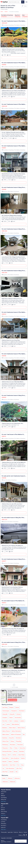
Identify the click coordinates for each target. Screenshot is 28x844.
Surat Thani (12, 765)
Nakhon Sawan (5, 734)
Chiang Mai (4, 714)
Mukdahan (4, 727)
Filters (25, 6)
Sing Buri (4, 761)
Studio (3, 778)
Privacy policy (4, 832)
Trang (22, 765)
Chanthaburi (21, 710)
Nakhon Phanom (6, 731)
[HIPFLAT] (4, 2)
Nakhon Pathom (21, 727)
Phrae (11, 748)
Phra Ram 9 (3, 825)
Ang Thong (4, 707)
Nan (24, 734)
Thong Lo (3, 813)
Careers (25, 832)
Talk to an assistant (12, 700)
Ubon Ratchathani (10, 768)
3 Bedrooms (5, 781)
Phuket (16, 748)
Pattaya (12, 741)
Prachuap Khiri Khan (7, 751)
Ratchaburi (21, 751)
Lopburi (8, 724)
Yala (16, 771)
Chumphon (4, 717)
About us (21, 832)
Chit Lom (3, 807)
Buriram (17, 707)
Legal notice (10, 832)
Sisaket (10, 761)
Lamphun (22, 721)
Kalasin (11, 717)
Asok (2, 805)
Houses (6, 11)
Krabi (10, 721)
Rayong (4, 754)
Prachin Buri (22, 748)
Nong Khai (11, 737)
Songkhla (16, 761)
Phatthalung (5, 744)
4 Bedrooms (12, 781)
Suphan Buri (5, 765)
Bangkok (11, 707)
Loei (3, 724)
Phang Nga (18, 741)
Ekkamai (3, 809)
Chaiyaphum (14, 710)
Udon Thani (19, 768)
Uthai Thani (5, 771)
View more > (3, 801)
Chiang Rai (12, 714)
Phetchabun (12, 744)
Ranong (15, 751)
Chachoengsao (5, 710)
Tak (18, 765)
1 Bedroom (9, 778)
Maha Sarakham (15, 724)
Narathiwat (4, 737)
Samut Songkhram (15, 758)
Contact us (16, 832)
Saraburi (23, 758)
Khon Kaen (4, 721)
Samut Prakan (21, 754)
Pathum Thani (5, 741)
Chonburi (18, 714)
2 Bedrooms (17, 778)
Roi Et (9, 754)
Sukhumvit (3, 827)
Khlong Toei (3, 799)
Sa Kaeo (14, 754)
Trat (3, 768)
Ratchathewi (3, 791)
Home (2, 11)
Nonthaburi (18, 737)
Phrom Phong (4, 811)
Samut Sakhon (5, 758)
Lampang (16, 721)
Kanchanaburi (18, 717)
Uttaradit (11, 771)
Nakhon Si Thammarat (16, 734)
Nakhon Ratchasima (16, 731)
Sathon (2, 793)
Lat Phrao (3, 821)
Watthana (3, 795)
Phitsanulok (5, 748)
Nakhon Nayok (12, 727)
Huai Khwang (4, 797)
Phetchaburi (20, 744)
